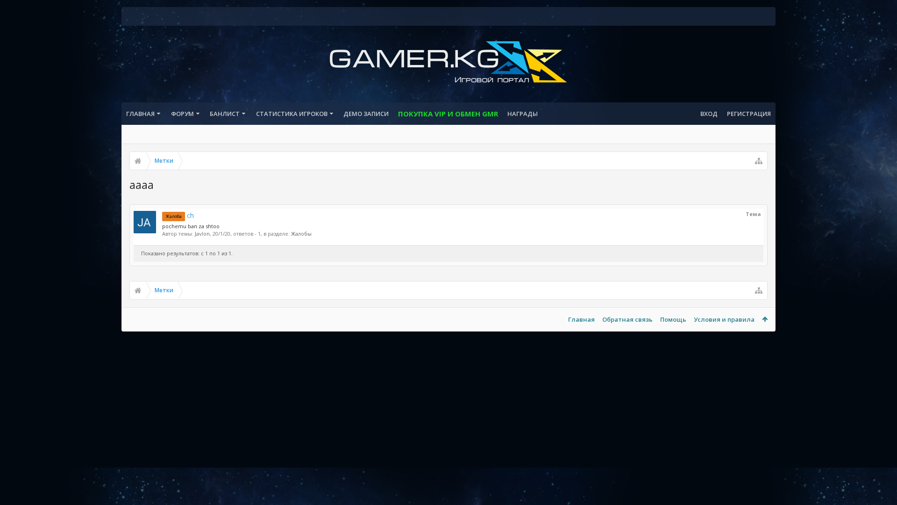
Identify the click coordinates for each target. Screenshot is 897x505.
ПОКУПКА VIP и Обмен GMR (448, 113)
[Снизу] (881, 487)
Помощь (673, 319)
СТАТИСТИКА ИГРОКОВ (291, 113)
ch (179, 215)
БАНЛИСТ (225, 113)
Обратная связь (627, 319)
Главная (140, 113)
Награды (522, 113)
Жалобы (301, 233)
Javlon (202, 233)
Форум (182, 113)
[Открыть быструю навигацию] (758, 161)
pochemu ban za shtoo (191, 226)
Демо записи (366, 113)
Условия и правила (724, 319)
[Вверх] (881, 468)
